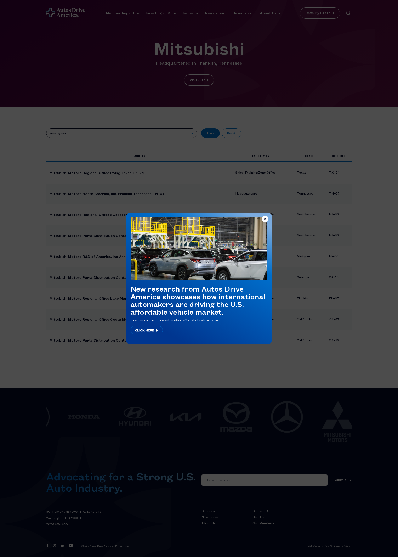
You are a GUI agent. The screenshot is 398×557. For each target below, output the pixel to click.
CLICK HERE (145, 330)
